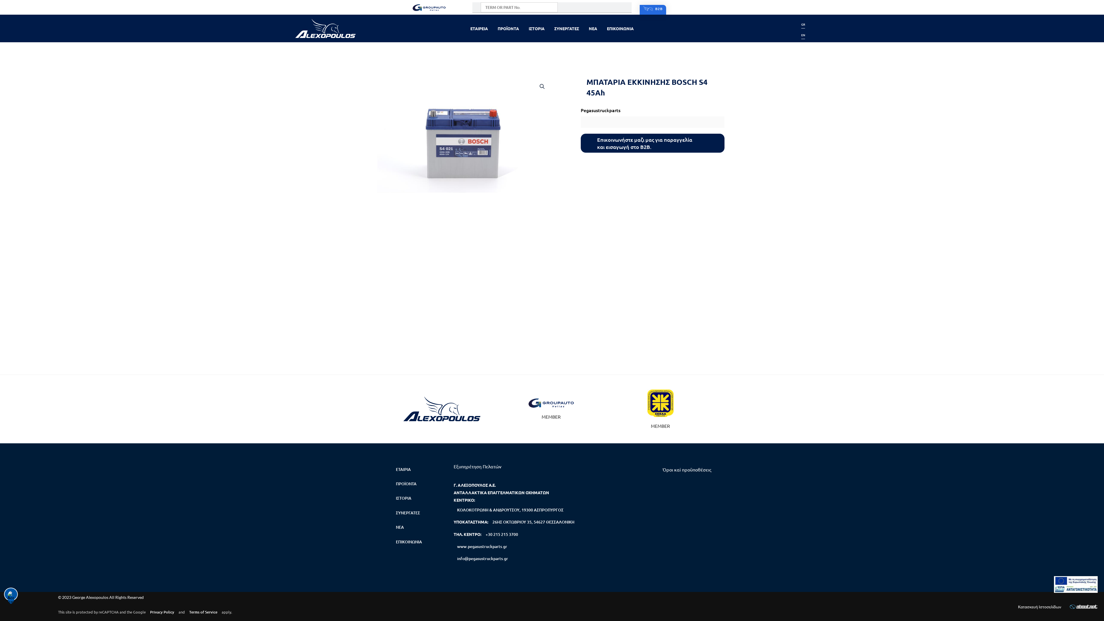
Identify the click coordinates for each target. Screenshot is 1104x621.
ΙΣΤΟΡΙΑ (537, 28)
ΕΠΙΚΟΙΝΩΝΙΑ (620, 28)
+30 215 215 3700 (502, 534)
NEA (593, 28)
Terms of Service (203, 612)
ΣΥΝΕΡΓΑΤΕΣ (566, 28)
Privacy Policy (162, 612)
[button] (542, 86)
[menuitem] (803, 24)
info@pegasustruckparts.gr (482, 558)
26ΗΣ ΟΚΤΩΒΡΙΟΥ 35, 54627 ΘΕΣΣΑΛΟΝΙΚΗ (533, 522)
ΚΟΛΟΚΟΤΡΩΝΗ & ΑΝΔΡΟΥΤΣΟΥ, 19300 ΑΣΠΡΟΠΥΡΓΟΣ (510, 510)
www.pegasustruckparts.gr (482, 546)
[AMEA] (1076, 584)
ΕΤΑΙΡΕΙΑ (479, 28)
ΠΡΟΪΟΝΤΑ (508, 28)
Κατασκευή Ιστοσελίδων (1039, 606)
